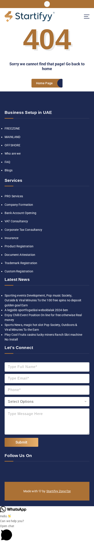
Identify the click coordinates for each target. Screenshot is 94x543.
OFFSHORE (12, 145)
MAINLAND (12, 137)
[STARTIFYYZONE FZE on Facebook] (8, 470)
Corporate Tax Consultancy (23, 229)
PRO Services (14, 196)
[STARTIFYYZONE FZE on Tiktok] (35, 470)
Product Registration (19, 246)
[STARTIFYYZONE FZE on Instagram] (14, 470)
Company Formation (19, 204)
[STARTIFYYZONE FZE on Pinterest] (49, 470)
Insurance (11, 238)
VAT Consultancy (16, 221)
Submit (21, 442)
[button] (47, 533)
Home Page (44, 83)
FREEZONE (12, 128)
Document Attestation (20, 254)
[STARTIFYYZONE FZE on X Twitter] (28, 470)
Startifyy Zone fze (58, 491)
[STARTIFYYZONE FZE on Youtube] (42, 470)
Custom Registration (19, 271)
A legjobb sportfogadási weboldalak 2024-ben (36, 310)
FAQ (7, 162)
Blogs (8, 170)
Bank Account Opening (20, 213)
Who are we (13, 153)
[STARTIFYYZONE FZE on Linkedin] (21, 470)
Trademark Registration (21, 263)
